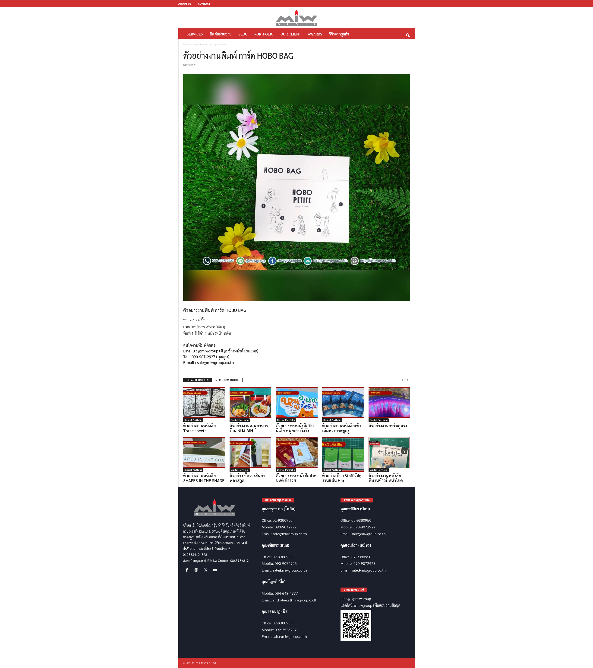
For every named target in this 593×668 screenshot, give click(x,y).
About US (184, 3)
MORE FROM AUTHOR (227, 380)
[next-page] (408, 380)
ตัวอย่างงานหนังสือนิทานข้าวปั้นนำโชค (386, 478)
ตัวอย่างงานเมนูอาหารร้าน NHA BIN (249, 428)
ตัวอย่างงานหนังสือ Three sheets (199, 428)
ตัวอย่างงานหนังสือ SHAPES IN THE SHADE (203, 478)
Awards (315, 34)
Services (195, 34)
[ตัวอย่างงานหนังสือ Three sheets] (204, 404)
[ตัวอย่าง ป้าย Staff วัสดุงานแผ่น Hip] (343, 454)
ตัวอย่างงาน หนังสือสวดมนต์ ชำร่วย (296, 478)
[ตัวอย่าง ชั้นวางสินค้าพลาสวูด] (250, 454)
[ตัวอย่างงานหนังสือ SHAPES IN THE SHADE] (204, 454)
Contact (204, 3)
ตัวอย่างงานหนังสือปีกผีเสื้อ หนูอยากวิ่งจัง (295, 428)
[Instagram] (197, 570)
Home (186, 44)
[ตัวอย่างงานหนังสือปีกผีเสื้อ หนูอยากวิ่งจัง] (297, 404)
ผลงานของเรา (201, 44)
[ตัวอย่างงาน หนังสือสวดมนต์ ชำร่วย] (297, 454)
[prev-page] (402, 380)
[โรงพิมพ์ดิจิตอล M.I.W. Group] (296, 17)
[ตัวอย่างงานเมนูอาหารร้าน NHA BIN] (250, 404)
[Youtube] (215, 570)
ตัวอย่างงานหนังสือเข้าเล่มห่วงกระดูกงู (341, 428)
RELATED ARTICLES (197, 380)
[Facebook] (187, 570)
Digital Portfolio (193, 420)
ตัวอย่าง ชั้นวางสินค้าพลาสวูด (247, 478)
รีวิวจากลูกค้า (339, 34)
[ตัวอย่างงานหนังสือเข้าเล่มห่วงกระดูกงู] (343, 404)
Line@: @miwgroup (356, 598)
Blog (242, 34)
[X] (206, 570)
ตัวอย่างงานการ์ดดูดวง (388, 425)
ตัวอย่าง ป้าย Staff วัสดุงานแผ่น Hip (342, 478)
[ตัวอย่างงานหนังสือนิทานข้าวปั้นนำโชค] (389, 454)
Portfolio (264, 34)
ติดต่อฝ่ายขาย (220, 34)
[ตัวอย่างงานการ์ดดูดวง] (389, 404)
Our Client (291, 34)
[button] (408, 34)
